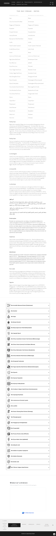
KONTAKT (24, 524)
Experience (38, 2)
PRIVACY (38, 524)
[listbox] (51, 2)
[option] (51, 2)
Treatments (28, 2)
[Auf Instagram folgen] (52, 525)
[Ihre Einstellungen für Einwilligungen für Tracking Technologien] (54, 534)
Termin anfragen (14, 525)
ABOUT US (20, 2)
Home (13, 2)
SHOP (13, 4)
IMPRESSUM (31, 524)
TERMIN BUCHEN (21, 4)
